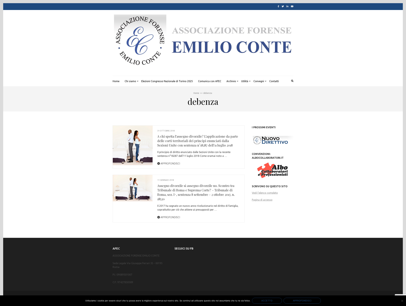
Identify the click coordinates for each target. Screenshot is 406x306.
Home (116, 81)
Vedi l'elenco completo (265, 192)
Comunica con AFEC (209, 81)
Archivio (231, 81)
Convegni (258, 81)
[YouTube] (292, 6)
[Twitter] (283, 6)
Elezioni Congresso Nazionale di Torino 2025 (167, 81)
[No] (402, 300)
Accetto (267, 300)
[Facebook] (278, 6)
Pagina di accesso (262, 199)
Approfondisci (170, 163)
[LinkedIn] (287, 6)
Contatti (274, 81)
